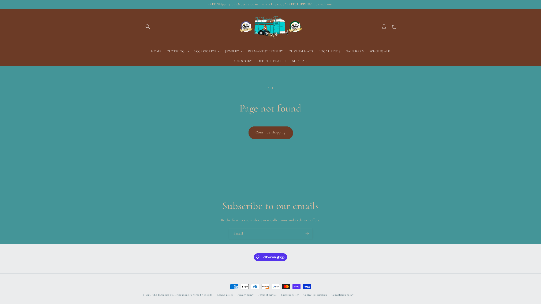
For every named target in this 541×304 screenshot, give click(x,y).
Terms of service (267, 294)
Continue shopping (270, 132)
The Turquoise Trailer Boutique (170, 294)
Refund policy (225, 294)
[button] (148, 27)
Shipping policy (290, 294)
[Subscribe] (307, 233)
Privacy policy (246, 294)
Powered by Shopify (201, 294)
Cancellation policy (343, 294)
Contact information (315, 294)
